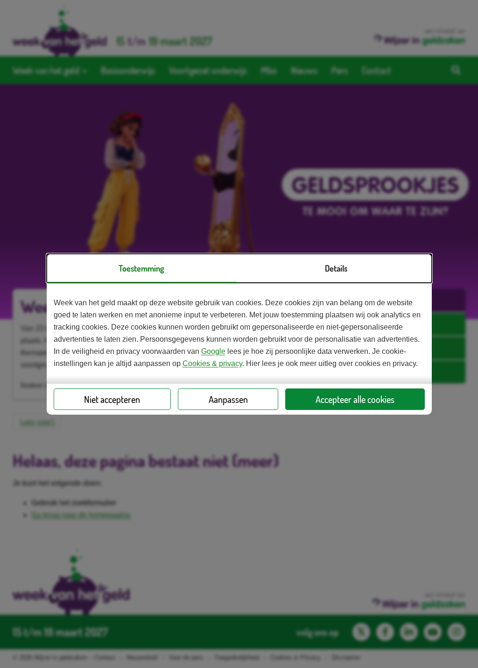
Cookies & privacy (212, 363)
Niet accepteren (112, 399)
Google (213, 351)
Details (336, 268)
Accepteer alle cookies (355, 399)
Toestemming (141, 268)
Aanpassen (228, 399)
